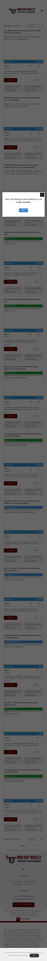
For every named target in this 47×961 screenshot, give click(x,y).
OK (23, 210)
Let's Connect (23, 905)
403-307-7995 (9, 88)
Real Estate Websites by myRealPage (23, 915)
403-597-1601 (29, 88)
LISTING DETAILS (10, 80)
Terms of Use (23, 955)
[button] (23, 869)
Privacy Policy (30, 913)
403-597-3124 (29, 156)
